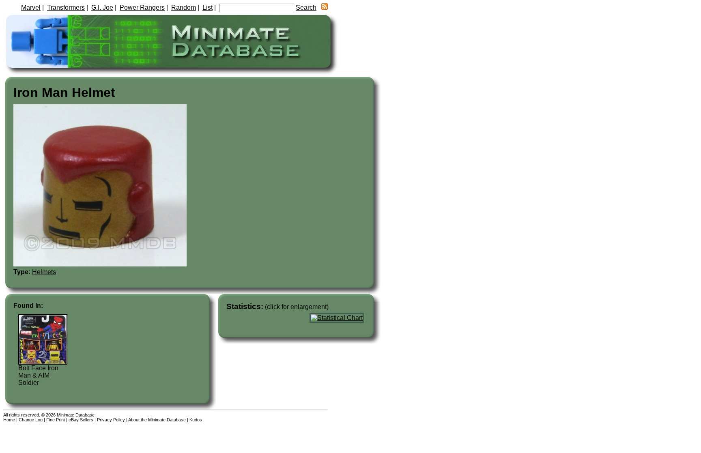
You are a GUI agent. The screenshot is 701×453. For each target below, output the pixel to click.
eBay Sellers (81, 419)
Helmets (44, 271)
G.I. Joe (102, 7)
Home (9, 419)
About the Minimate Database (157, 419)
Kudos (195, 419)
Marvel (31, 7)
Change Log (31, 419)
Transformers (66, 7)
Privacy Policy (111, 419)
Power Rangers (142, 7)
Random (183, 7)
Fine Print (55, 419)
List (207, 7)
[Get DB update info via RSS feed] (324, 7)
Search (306, 7)
